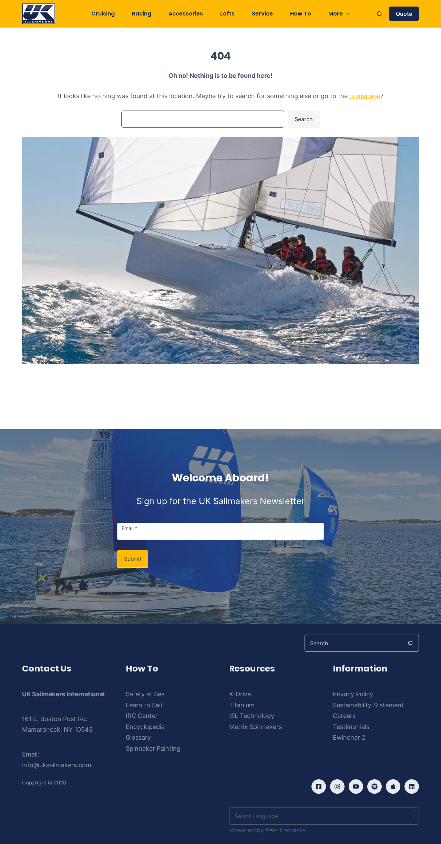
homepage (364, 96)
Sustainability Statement (368, 705)
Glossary (138, 737)
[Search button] (410, 643)
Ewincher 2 (349, 737)
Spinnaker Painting (153, 748)
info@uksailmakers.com (56, 765)
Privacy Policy (353, 694)
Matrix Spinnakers (255, 726)
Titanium (242, 705)
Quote (404, 13)
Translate (292, 830)
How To (300, 14)
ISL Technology (251, 715)
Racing (141, 14)
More (335, 14)
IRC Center (142, 715)
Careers (344, 715)
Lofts (227, 14)
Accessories (185, 14)
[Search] (379, 14)
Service (262, 14)
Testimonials (351, 726)
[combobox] (353, 643)
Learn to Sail (144, 705)
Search (304, 119)
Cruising (103, 14)
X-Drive (240, 694)
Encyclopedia (145, 726)
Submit (132, 558)
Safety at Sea (145, 694)
